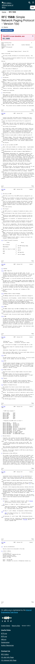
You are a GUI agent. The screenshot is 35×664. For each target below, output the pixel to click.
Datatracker (5, 642)
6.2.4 (2, 316)
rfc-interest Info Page (8, 660)
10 (1, 546)
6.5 (2, 384)
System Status (5, 625)
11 (1, 551)
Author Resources (7, 645)
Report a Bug (16, 625)
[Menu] (33, 2)
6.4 (2, 378)
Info (32, 7)
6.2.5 (2, 355)
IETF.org (4, 633)
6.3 (2, 369)
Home (4, 12)
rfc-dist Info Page (7, 657)
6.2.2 (2, 293)
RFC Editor (5, 654)
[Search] (29, 2)
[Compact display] (33, 36)
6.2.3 (2, 306)
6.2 (2, 268)
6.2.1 (2, 270)
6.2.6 (2, 360)
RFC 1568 (3, 113)
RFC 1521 (25, 519)
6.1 (2, 240)
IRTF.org (4, 636)
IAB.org (3, 639)
